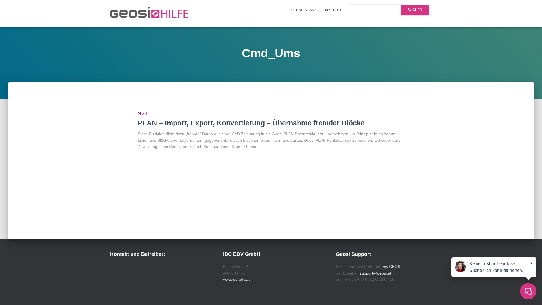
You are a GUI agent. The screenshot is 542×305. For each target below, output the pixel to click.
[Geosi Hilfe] (149, 14)
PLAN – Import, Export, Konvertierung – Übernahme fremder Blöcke (251, 123)
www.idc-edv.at (236, 279)
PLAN (142, 114)
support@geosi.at (375, 273)
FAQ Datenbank (303, 10)
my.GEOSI (333, 10)
